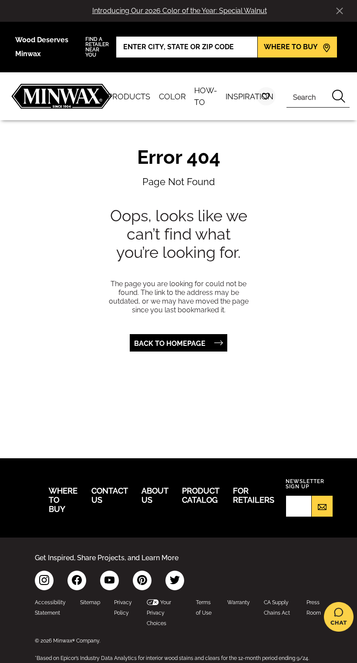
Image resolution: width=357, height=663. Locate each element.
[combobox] (307, 96)
